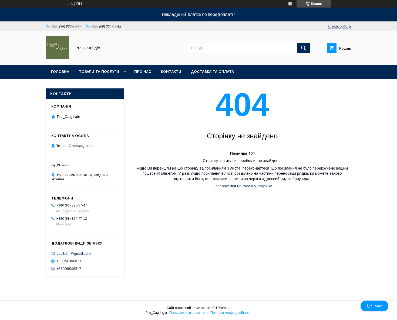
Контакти (171, 72)
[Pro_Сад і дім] (57, 58)
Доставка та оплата (212, 72)
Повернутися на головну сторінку (242, 186)
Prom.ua (224, 308)
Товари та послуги (99, 72)
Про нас (142, 72)
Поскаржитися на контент (188, 313)
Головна (60, 72)
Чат (378, 306)
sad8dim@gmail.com (73, 253)
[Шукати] (303, 48)
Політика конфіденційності (230, 313)
